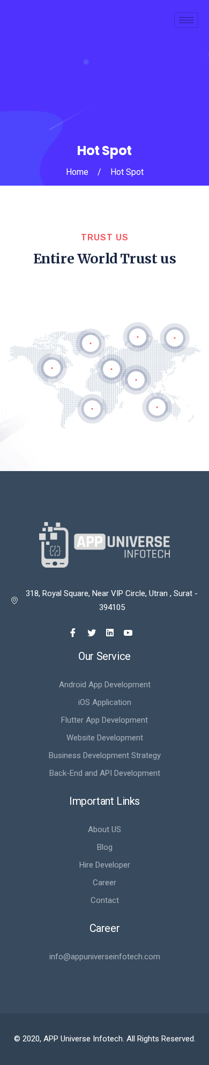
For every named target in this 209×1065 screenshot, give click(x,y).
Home (77, 172)
